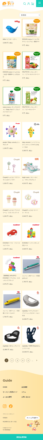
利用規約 (5, 417)
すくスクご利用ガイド (10, 392)
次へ (36, 360)
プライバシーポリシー (8, 414)
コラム (24, 392)
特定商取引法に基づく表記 (10, 421)
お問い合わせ (26, 397)
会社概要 (24, 387)
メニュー (39, 5)
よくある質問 (7, 397)
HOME (5, 387)
